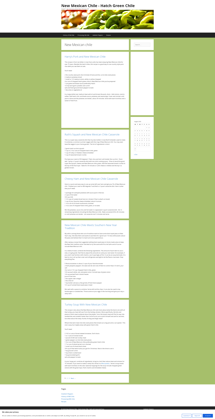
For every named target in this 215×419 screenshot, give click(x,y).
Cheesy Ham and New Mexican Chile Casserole (91, 178)
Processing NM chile (83, 35)
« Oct (135, 154)
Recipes (108, 35)
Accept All (207, 415)
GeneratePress (99, 409)
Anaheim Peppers (98, 35)
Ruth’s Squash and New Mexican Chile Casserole (92, 134)
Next (73, 378)
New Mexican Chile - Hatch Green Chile (98, 5)
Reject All (197, 415)
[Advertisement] (142, 84)
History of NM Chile (68, 35)
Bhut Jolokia (105, 363)
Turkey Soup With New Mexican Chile (86, 304)
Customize (186, 415)
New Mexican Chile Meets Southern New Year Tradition (91, 226)
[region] (107, 414)
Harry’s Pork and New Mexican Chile (85, 56)
